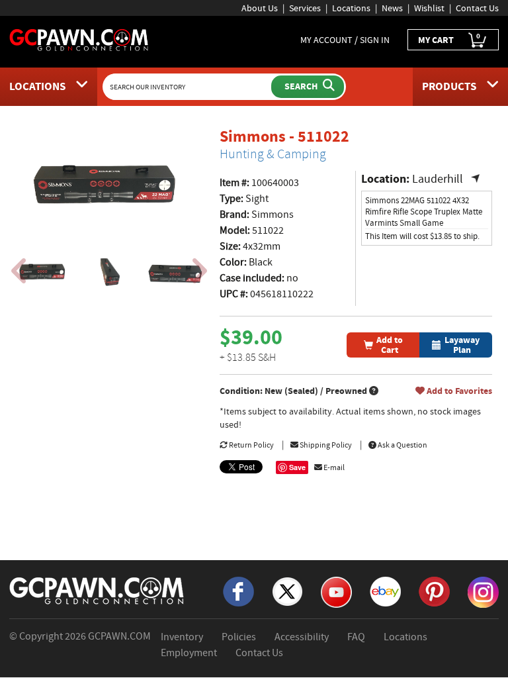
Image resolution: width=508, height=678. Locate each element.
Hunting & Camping (273, 154)
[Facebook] (238, 591)
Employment (189, 652)
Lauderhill (446, 179)
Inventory (182, 637)
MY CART (449, 38)
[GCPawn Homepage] (79, 39)
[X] (287, 591)
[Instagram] (483, 591)
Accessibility (302, 637)
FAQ (356, 637)
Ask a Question (401, 445)
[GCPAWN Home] (97, 590)
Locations (351, 8)
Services (305, 8)
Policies (239, 637)
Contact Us (477, 8)
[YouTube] (336, 591)
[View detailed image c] (175, 272)
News (392, 8)
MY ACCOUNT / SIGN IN (345, 40)
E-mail (333, 467)
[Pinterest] (434, 591)
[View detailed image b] (109, 272)
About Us (259, 8)
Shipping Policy (325, 445)
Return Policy (251, 445)
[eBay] (385, 591)
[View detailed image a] (44, 272)
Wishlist (429, 8)
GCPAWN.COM (119, 636)
